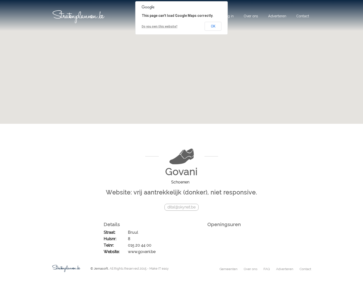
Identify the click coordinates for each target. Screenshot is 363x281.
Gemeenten (229, 269)
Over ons (251, 16)
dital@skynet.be (181, 207)
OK (213, 26)
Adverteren (277, 16)
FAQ (266, 269)
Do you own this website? (160, 26)
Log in (229, 16)
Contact (302, 16)
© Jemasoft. (99, 268)
